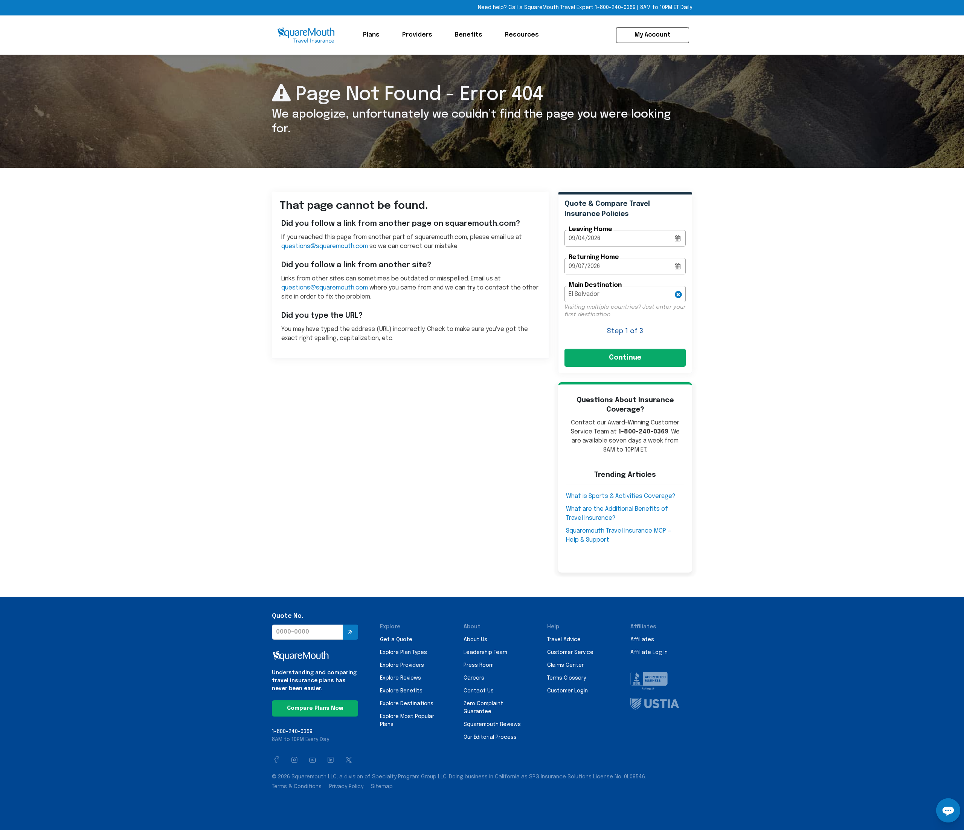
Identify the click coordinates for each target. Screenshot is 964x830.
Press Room (479, 665)
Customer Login (567, 691)
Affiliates (642, 639)
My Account (653, 35)
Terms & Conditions (297, 786)
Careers (474, 678)
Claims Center (565, 665)
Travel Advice (564, 639)
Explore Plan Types (403, 652)
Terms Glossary (566, 678)
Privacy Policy (346, 786)
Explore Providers (402, 665)
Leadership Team (485, 652)
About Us (475, 639)
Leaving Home (590, 229)
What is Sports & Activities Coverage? (620, 496)
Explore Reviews (400, 678)
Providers (417, 35)
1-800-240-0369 (615, 7)
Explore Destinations (406, 703)
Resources (522, 35)
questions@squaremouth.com (324, 246)
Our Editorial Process (490, 737)
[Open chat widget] (948, 810)
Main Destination (595, 285)
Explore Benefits (401, 691)
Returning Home (594, 257)
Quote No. (287, 616)
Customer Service (570, 652)
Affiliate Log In (649, 652)
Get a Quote (396, 639)
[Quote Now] (350, 632)
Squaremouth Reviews (492, 724)
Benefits (468, 35)
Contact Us (479, 691)
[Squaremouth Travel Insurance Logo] (306, 35)
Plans (371, 35)
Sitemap (382, 786)
